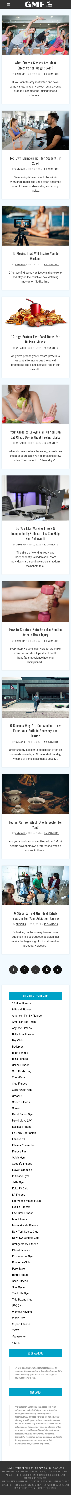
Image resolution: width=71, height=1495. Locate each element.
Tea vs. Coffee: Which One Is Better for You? (35, 825)
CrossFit (17, 1096)
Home (9, 1468)
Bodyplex (17, 1046)
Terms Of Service (23, 1468)
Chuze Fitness (20, 1065)
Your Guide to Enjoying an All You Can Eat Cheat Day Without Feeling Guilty (35, 434)
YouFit (15, 1342)
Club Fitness (19, 1083)
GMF (38, 4)
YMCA (15, 1330)
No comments (51, 73)
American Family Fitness (27, 1015)
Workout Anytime (22, 1311)
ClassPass (18, 1077)
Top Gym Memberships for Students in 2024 (35, 160)
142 (46, 970)
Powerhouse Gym (22, 1256)
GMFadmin (20, 73)
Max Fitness (19, 1219)
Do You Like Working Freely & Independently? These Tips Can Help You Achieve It (35, 533)
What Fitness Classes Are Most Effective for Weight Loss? (35, 65)
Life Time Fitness (22, 1213)
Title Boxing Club (22, 1299)
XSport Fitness (21, 1324)
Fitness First (19, 1151)
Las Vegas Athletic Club (26, 1200)
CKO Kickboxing (21, 1071)
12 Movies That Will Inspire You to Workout (35, 256)
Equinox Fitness (21, 1126)
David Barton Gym (22, 1114)
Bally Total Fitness (23, 1034)
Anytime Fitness (22, 1028)
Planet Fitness (21, 1250)
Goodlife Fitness (22, 1163)
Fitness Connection (23, 1145)
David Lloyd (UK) (22, 1120)
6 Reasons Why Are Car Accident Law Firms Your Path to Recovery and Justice (35, 730)
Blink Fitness (20, 1058)
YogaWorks (19, 1336)
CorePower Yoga (22, 1089)
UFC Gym (17, 1305)
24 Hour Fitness (21, 1003)
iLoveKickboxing (22, 1170)
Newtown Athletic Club (25, 1237)
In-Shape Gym (20, 1176)
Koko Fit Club (20, 1188)
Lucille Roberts (21, 1207)
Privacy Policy (43, 1468)
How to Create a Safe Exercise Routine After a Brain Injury (35, 632)
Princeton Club (21, 1262)
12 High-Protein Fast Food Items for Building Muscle (35, 339)
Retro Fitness (20, 1274)
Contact (58, 1468)
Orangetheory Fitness (25, 1244)
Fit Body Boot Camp (24, 1133)
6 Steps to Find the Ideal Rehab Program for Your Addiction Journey (35, 916)
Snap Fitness (20, 1281)
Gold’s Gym (19, 1157)
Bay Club (17, 1040)
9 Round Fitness (22, 1009)
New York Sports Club (25, 1231)
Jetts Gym (18, 1182)
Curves (16, 1108)
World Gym (18, 1318)
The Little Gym (20, 1293)
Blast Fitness (20, 1052)
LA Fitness (18, 1194)
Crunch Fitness (21, 1102)
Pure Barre (18, 1268)
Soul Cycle (18, 1287)
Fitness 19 (18, 1139)
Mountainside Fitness (25, 1225)
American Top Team (24, 1021)
